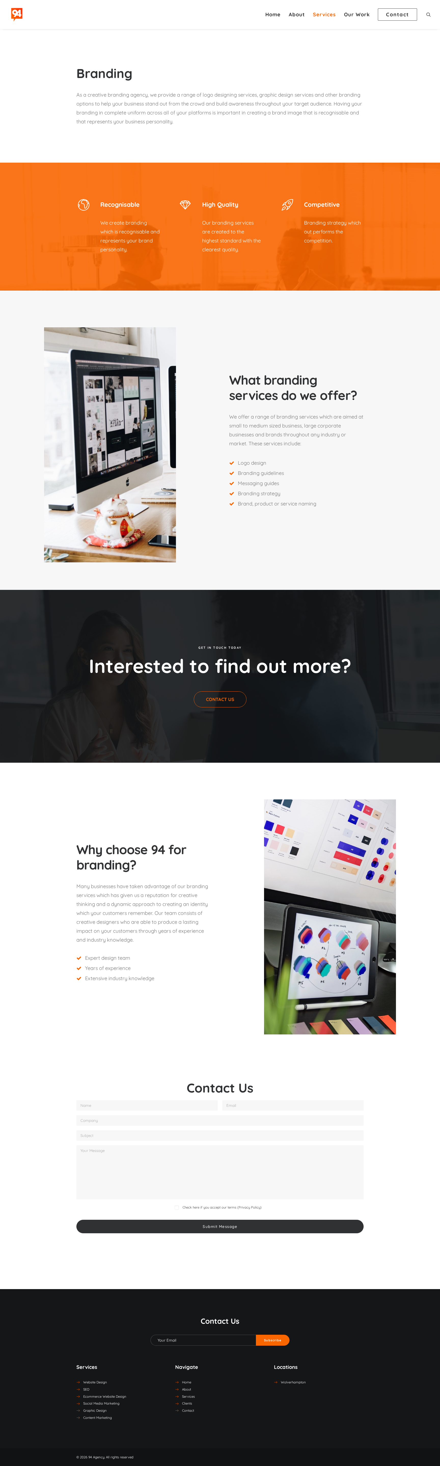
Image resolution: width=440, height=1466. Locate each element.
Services (324, 14)
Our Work (357, 14)
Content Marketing (97, 1418)
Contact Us (220, 699)
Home (273, 14)
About (297, 14)
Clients (187, 1403)
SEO (86, 1389)
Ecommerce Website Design (104, 1396)
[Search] (428, 14)
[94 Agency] (16, 14)
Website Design (95, 1382)
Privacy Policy (249, 1207)
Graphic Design (95, 1410)
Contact (188, 1410)
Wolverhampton (293, 1382)
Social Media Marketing (101, 1403)
